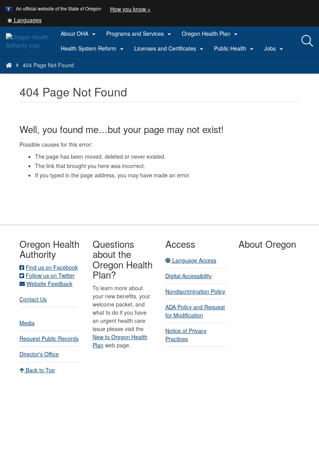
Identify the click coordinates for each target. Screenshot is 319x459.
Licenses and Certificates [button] (169, 48)
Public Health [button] (235, 48)
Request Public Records (49, 338)
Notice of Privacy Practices (186, 335)
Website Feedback (49, 283)
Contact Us (33, 299)
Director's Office (39, 354)
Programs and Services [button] (139, 34)
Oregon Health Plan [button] (211, 34)
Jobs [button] (274, 48)
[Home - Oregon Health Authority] (9, 65)
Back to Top (39, 370)
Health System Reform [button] (93, 48)
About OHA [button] (79, 34)
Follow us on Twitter (50, 275)
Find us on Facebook (52, 267)
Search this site (63, 75)
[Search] (307, 41)
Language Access (193, 260)
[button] (24, 20)
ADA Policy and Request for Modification (195, 311)
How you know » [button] (130, 9)
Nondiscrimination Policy (195, 291)
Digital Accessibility (188, 276)
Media (27, 323)
